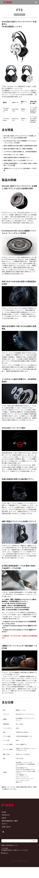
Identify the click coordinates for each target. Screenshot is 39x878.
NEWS (4, 818)
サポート (5, 824)
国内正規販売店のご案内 (10, 821)
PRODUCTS (6, 815)
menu (36, 2)
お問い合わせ (6, 827)
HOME (4, 812)
